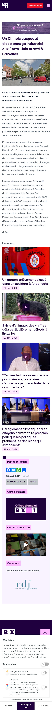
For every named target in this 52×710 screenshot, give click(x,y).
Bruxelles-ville (16, 481)
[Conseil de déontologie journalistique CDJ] (26, 585)
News (33, 481)
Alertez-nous (35, 5)
